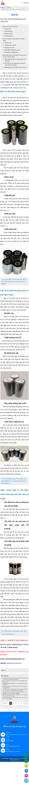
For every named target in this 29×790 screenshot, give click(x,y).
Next (25, 703)
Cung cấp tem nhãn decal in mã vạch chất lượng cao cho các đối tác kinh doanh (15, 678)
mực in (26, 76)
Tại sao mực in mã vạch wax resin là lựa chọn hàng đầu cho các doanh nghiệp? (14, 692)
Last (14, 706)
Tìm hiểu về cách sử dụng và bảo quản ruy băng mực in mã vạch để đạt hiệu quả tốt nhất (15, 689)
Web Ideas (17, 759)
